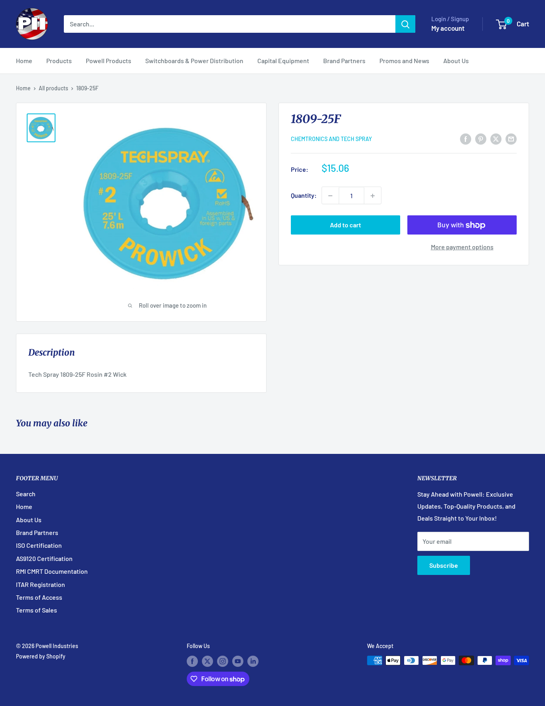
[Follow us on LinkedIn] (253, 661)
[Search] (405, 24)
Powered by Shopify (40, 656)
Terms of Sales (36, 610)
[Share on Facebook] (465, 138)
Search (26, 493)
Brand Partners (344, 60)
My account (447, 28)
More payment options (462, 247)
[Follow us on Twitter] (207, 661)
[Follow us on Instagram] (222, 661)
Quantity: (304, 195)
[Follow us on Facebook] (192, 661)
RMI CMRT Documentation (52, 571)
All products (53, 88)
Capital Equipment (283, 60)
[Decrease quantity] (330, 195)
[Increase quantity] (372, 195)
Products (59, 60)
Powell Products (108, 60)
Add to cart (345, 225)
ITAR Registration (40, 584)
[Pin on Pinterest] (480, 138)
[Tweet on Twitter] (496, 138)
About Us (456, 60)
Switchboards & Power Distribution (194, 60)
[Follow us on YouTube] (237, 661)
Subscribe (443, 565)
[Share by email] (511, 138)
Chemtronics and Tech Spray (331, 139)
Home (24, 60)
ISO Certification (39, 545)
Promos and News (404, 60)
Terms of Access (39, 597)
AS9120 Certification (44, 558)
